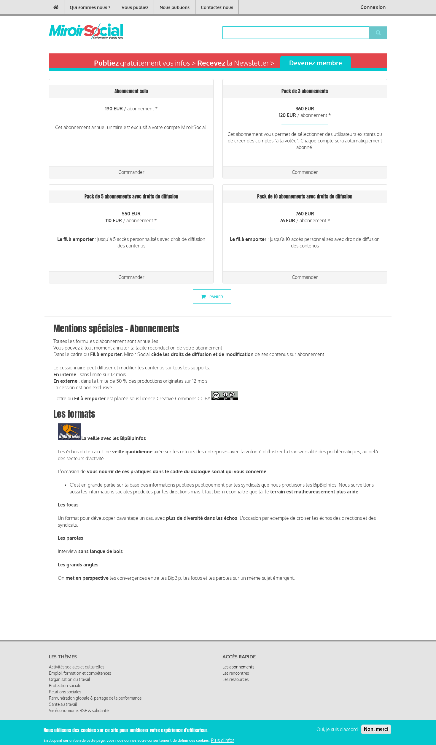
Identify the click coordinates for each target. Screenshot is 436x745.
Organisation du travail (69, 679)
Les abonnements (238, 666)
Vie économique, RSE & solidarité (79, 710)
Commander (131, 172)
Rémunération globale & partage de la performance (95, 697)
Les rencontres (235, 673)
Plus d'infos (222, 740)
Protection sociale (65, 685)
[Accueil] (76, 31)
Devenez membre (315, 63)
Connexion (373, 7)
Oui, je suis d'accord (337, 729)
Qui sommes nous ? (90, 7)
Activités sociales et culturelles (76, 666)
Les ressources (235, 679)
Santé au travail (63, 704)
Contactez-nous (217, 7)
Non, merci (376, 729)
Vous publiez (135, 7)
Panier (216, 296)
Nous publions (175, 7)
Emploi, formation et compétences (80, 673)
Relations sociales (65, 691)
